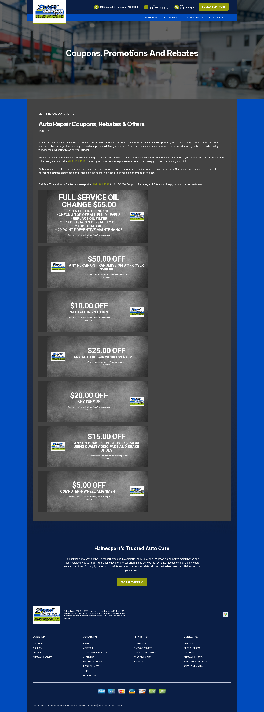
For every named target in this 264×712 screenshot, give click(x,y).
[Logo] (49, 12)
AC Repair (88, 648)
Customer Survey (193, 657)
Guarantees (89, 675)
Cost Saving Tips (142, 657)
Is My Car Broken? (143, 648)
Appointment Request (195, 662)
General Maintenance (145, 652)
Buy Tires (138, 662)
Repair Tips (193, 17)
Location (38, 643)
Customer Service (42, 657)
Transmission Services (95, 652)
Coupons (38, 648)
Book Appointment (213, 6)
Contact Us (216, 17)
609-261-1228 (76, 161)
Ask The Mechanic (193, 666)
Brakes (87, 643)
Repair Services (91, 666)
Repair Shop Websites (63, 705)
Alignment (88, 657)
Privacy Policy (116, 705)
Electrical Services (93, 662)
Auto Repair (170, 17)
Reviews (37, 652)
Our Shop (148, 17)
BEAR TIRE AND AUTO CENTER (57, 113)
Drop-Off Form (192, 648)
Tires (86, 671)
